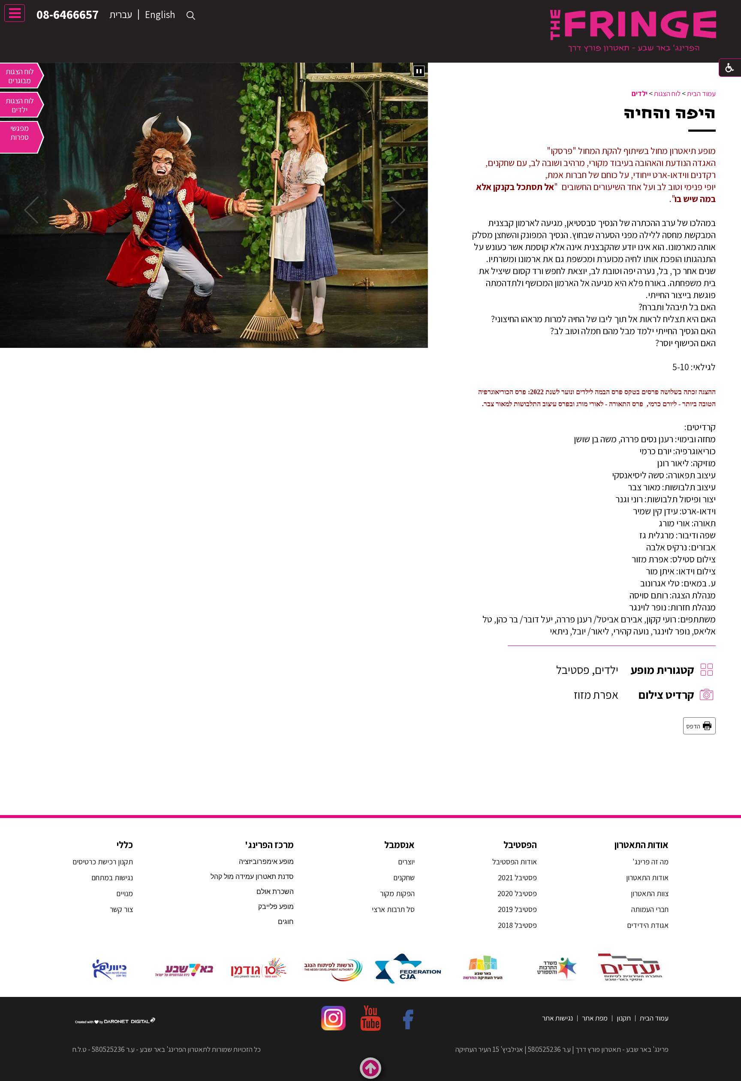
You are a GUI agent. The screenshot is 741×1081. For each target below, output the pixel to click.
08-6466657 (67, 14)
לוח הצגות (667, 93)
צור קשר (120, 909)
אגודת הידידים (648, 925)
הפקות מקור (397, 893)
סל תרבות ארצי (393, 909)
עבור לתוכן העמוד (370, 8)
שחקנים (404, 877)
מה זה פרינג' (651, 862)
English (160, 14)
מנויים (123, 893)
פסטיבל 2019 (517, 909)
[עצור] (419, 71)
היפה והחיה (670, 113)
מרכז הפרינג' (269, 845)
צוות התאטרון (650, 893)
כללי (125, 845)
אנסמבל (399, 845)
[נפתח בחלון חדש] (631, 969)
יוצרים (406, 862)
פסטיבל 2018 (517, 925)
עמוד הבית (701, 93)
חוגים (286, 921)
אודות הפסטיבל (514, 862)
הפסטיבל (520, 845)
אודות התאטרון (641, 845)
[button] (191, 16)
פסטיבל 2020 (517, 893)
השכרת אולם (275, 891)
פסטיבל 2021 (517, 877)
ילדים (640, 93)
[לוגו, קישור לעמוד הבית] (633, 30)
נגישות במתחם (110, 877)
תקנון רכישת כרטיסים (102, 862)
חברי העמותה (650, 909)
